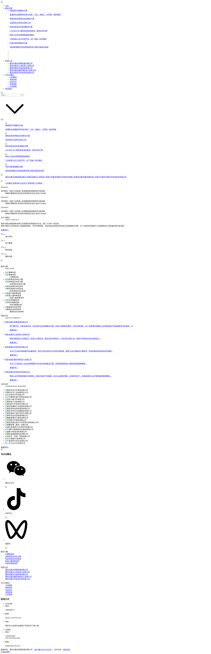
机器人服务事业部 (12, 561)
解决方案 (8, 8)
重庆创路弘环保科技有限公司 (21, 68)
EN (2, 119)
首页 (7, 6)
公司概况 (13, 77)
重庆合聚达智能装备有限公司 (21, 63)
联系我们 (8, 89)
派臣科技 (66, 649)
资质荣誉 (13, 84)
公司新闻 (13, 86)
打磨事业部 (9, 554)
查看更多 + (5, 230)
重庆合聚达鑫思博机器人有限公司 (23, 70)
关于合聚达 (9, 75)
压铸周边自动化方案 (13, 556)
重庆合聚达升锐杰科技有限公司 (22, 72)
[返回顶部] (5, 652)
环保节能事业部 (11, 563)
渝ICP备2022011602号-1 (43, 649)
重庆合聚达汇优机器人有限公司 (22, 66)
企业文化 (13, 82)
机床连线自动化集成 (13, 559)
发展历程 (13, 79)
